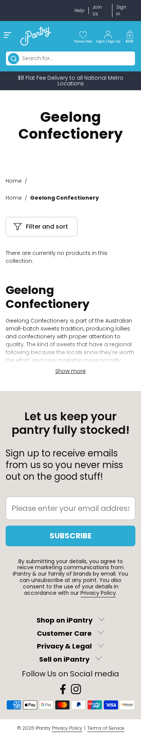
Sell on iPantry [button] (64, 659)
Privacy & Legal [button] (64, 646)
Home (14, 181)
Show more (70, 371)
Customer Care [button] (64, 633)
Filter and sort (47, 226)
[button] (129, 36)
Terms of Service (105, 728)
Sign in (121, 10)
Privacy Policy (98, 593)
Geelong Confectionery (64, 198)
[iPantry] (35, 36)
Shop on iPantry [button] (64, 620)
